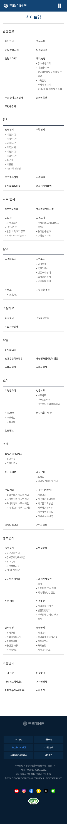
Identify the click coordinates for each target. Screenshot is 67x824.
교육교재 (40, 217)
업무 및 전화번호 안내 (48, 481)
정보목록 (10, 561)
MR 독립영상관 (13, 168)
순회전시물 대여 (43, 186)
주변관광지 (10, 106)
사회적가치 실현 (43, 578)
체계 (40, 584)
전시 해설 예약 (44, 85)
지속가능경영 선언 (46, 592)
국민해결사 (43, 268)
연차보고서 (43, 641)
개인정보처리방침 (13, 681)
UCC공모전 (11, 227)
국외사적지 (41, 367)
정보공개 (9, 548)
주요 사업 (9, 489)
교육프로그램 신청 (45, 209)
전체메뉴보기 (60, 6)
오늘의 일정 (41, 50)
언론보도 (40, 390)
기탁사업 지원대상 (46, 499)
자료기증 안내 (11, 326)
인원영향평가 (44, 610)
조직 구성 (40, 472)
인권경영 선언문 (45, 606)
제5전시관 (11, 151)
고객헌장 (9, 673)
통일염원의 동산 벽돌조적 (50, 89)
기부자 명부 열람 (45, 512)
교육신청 (42, 80)
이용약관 (40, 673)
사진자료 (10, 417)
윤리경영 (9, 627)
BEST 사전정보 (13, 570)
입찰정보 (9, 430)
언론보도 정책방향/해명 (49, 404)
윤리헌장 (10, 633)
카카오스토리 (38, 791)
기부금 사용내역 (45, 516)
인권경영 (40, 601)
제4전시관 (11, 147)
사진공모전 (11, 223)
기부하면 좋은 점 (45, 508)
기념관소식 (10, 390)
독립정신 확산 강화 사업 (17, 499)
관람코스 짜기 (11, 58)
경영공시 (40, 627)
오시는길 (40, 41)
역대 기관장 (12, 463)
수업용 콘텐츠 (44, 235)
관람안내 (9, 41)
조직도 (41, 477)
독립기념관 (15, 6)
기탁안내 (42, 495)
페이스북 (31, 791)
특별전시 (40, 129)
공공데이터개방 (12, 578)
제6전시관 (11, 156)
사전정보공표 (12, 566)
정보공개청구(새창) (15, 557)
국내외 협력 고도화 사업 (17, 503)
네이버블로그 (53, 791)
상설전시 (9, 129)
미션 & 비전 (10, 472)
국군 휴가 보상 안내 (14, 97)
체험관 (9, 164)
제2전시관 (11, 139)
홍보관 (9, 160)
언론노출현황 (44, 400)
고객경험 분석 (44, 277)
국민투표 (42, 264)
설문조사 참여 (44, 272)
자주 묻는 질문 (43, 289)
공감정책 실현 (44, 281)
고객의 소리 (10, 259)
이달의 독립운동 (12, 186)
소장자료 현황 (42, 318)
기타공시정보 (44, 650)
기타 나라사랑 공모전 (16, 235)
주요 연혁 (10, 459)
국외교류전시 (11, 177)
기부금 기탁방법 (45, 503)
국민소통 (40, 259)
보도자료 (42, 395)
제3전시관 (11, 143)
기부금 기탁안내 (43, 489)
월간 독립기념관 (43, 412)
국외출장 (42, 645)
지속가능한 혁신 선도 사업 (18, 508)
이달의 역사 (10, 350)
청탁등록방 (11, 650)
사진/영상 (9, 412)
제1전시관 (11, 134)
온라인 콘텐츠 (44, 231)
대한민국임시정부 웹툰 (47, 358)
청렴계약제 (11, 641)
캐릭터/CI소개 (11, 525)
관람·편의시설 (12, 50)
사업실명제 (41, 548)
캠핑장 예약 (43, 68)
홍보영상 (10, 422)
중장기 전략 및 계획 (47, 588)
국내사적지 (10, 367)
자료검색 (9, 318)
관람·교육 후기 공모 (15, 231)
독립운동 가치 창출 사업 (17, 495)
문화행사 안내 (11, 209)
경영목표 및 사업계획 (48, 637)
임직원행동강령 (13, 637)
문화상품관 (41, 97)
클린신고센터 (12, 645)
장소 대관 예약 (44, 63)
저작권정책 (41, 681)
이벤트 (8, 289)
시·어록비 (40, 177)
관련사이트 (41, 525)
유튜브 (16, 791)
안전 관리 (9, 601)
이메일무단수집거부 (14, 690)
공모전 (8, 217)
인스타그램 (24, 791)
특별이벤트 (11, 295)
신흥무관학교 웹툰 (14, 358)
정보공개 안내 (13, 553)
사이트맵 (40, 690)
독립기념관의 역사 (14, 454)
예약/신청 (40, 58)
